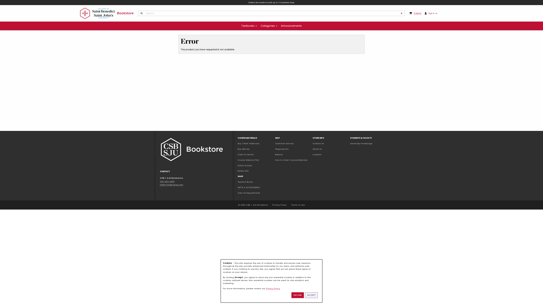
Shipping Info (282, 149)
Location (317, 154)
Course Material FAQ (248, 160)
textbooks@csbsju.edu (171, 184)
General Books (245, 182)
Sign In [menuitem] (431, 13)
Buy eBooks (255, 149)
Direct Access (245, 165)
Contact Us (318, 143)
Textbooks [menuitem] (247, 26)
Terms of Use (298, 205)
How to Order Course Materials (291, 160)
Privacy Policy (279, 205)
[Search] (141, 13)
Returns (279, 154)
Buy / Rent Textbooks (248, 143)
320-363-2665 (167, 181)
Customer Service (284, 143)
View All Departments (249, 193)
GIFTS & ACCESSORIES (249, 187)
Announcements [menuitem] (291, 26)
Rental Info (243, 171)
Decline (298, 295)
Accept (311, 295)
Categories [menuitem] (268, 26)
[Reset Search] (401, 13)
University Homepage (367, 143)
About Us (317, 149)
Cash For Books (246, 154)
